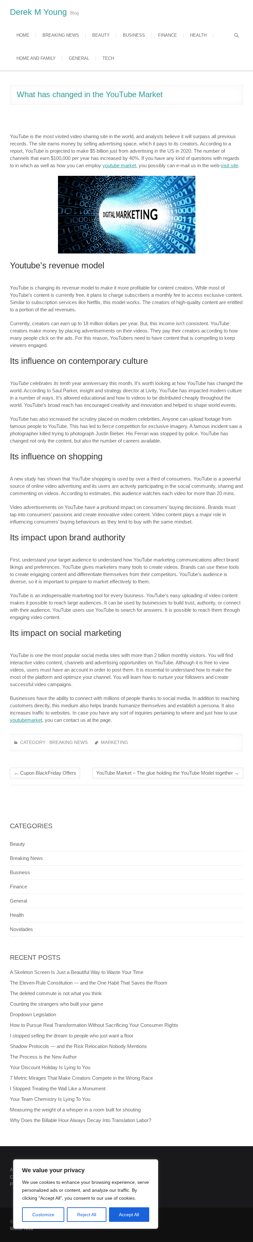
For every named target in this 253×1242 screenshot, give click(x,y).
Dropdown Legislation (33, 1014)
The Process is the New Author (43, 1057)
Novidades (21, 929)
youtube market (119, 165)
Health (198, 35)
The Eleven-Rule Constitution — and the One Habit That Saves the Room (88, 983)
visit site (229, 165)
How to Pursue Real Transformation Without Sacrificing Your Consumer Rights (94, 1025)
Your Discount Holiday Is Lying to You (50, 1067)
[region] (85, 1194)
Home (22, 35)
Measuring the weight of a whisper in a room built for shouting (75, 1109)
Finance (167, 35)
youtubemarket (26, 720)
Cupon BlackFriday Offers (45, 773)
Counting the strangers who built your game (56, 1004)
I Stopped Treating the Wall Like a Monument (57, 1088)
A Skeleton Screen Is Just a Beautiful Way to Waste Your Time (76, 972)
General (79, 58)
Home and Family (36, 58)
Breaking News (60, 35)
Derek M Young (38, 12)
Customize (43, 1214)
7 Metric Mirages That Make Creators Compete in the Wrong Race (81, 1078)
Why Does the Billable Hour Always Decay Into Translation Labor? (80, 1120)
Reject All (86, 1214)
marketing (114, 742)
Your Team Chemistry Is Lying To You (50, 1099)
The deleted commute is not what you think (56, 993)
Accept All (129, 1214)
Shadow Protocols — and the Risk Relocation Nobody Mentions (78, 1046)
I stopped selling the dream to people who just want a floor (71, 1035)
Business (134, 35)
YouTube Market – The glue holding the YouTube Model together (167, 773)
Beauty (101, 35)
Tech (108, 58)
